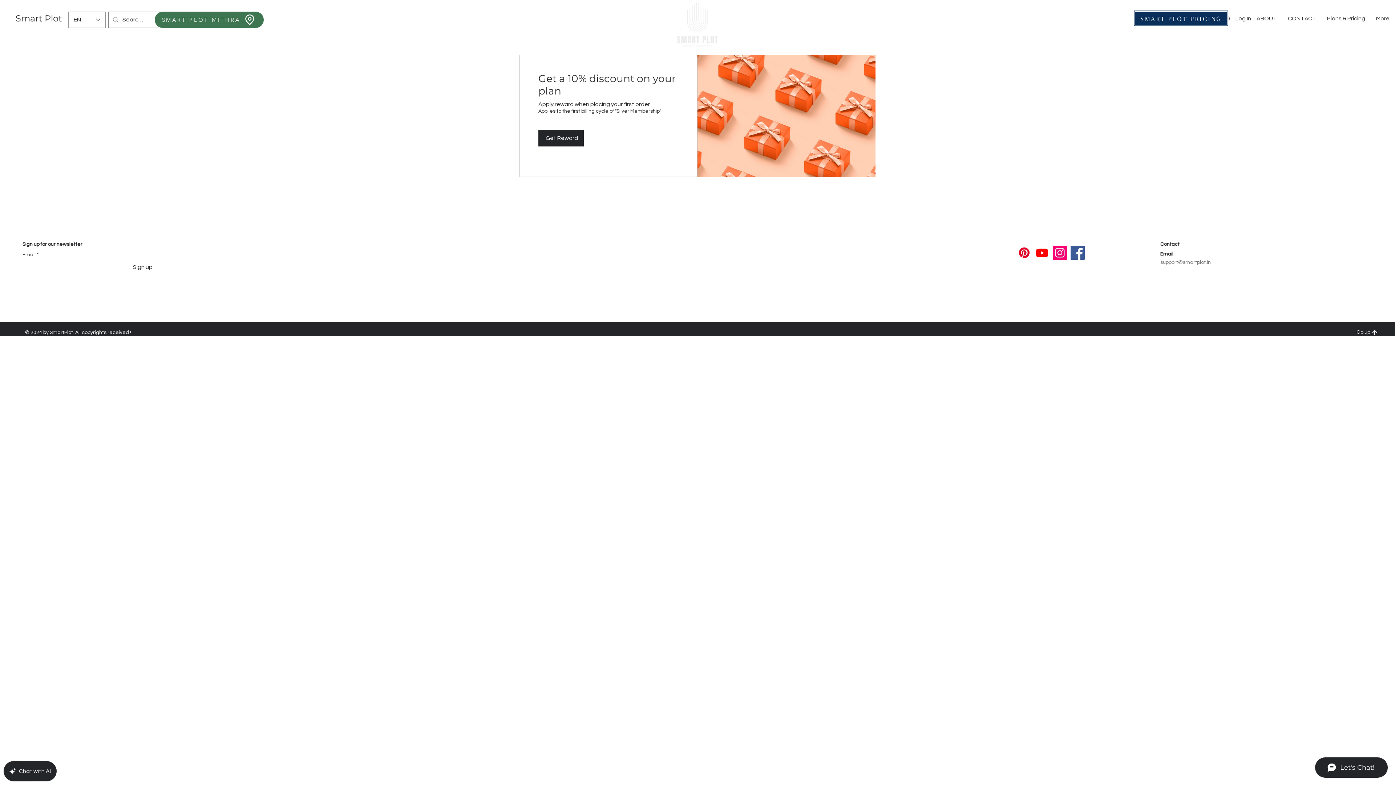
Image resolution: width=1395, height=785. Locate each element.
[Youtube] (1042, 253)
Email (29, 254)
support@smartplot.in (1185, 262)
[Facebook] (1078, 253)
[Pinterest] (1024, 253)
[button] (1302, 19)
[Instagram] (1060, 253)
